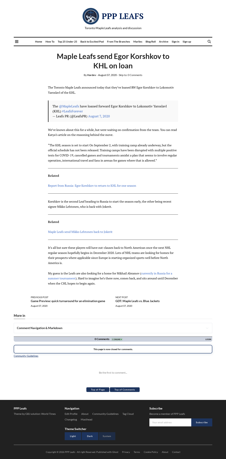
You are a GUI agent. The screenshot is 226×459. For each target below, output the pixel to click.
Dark (90, 436)
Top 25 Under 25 (67, 41)
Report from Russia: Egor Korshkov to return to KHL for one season (92, 186)
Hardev (90, 74)
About (85, 413)
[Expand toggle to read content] (207, 328)
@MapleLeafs (69, 106)
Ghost (115, 452)
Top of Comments (124, 389)
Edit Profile (71, 413)
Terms (137, 452)
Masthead (86, 419)
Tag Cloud (128, 413)
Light (73, 436)
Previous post (39, 297)
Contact (176, 452)
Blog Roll (151, 41)
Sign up (187, 41)
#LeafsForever (72, 111)
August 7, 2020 (99, 116)
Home (38, 41)
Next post (121, 297)
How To (49, 41)
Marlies (137, 41)
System (107, 436)
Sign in (175, 41)
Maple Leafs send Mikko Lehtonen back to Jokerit (80, 232)
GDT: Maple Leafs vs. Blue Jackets (137, 301)
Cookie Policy (151, 452)
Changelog (71, 419)
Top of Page (98, 389)
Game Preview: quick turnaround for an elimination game (68, 301)
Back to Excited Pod (92, 41)
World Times (48, 413)
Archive (163, 41)
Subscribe (202, 422)
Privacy (126, 452)
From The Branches (118, 41)
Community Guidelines (105, 413)
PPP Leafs (123, 16)
